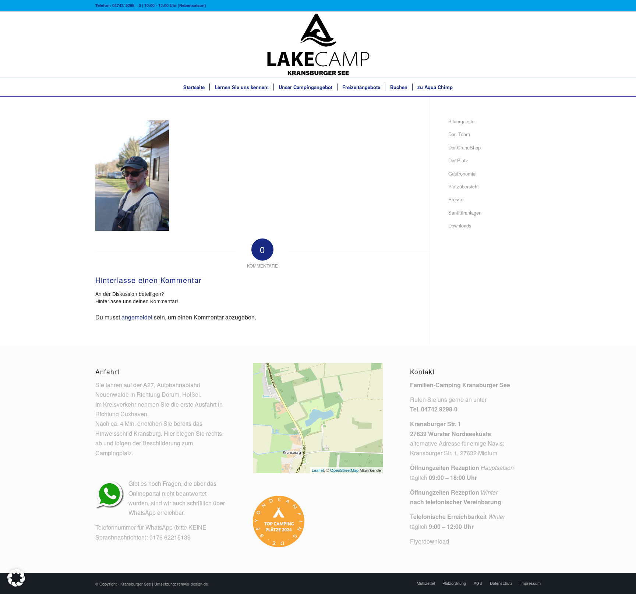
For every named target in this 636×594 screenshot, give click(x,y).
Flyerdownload (429, 541)
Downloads (459, 225)
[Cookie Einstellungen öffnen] (16, 584)
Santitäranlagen (464, 212)
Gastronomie (462, 173)
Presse (455, 199)
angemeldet (136, 317)
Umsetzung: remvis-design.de (181, 584)
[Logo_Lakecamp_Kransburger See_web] (318, 44)
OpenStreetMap (344, 470)
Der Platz (458, 160)
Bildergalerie (461, 121)
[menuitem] (194, 87)
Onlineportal (144, 493)
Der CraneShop (464, 147)
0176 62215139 (170, 537)
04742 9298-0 (439, 409)
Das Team (459, 134)
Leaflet (318, 470)
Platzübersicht (463, 186)
